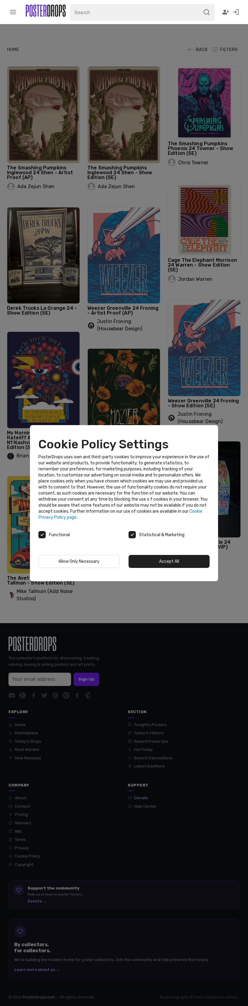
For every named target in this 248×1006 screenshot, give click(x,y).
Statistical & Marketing (161, 534)
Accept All (169, 561)
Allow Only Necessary (79, 561)
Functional (59, 534)
